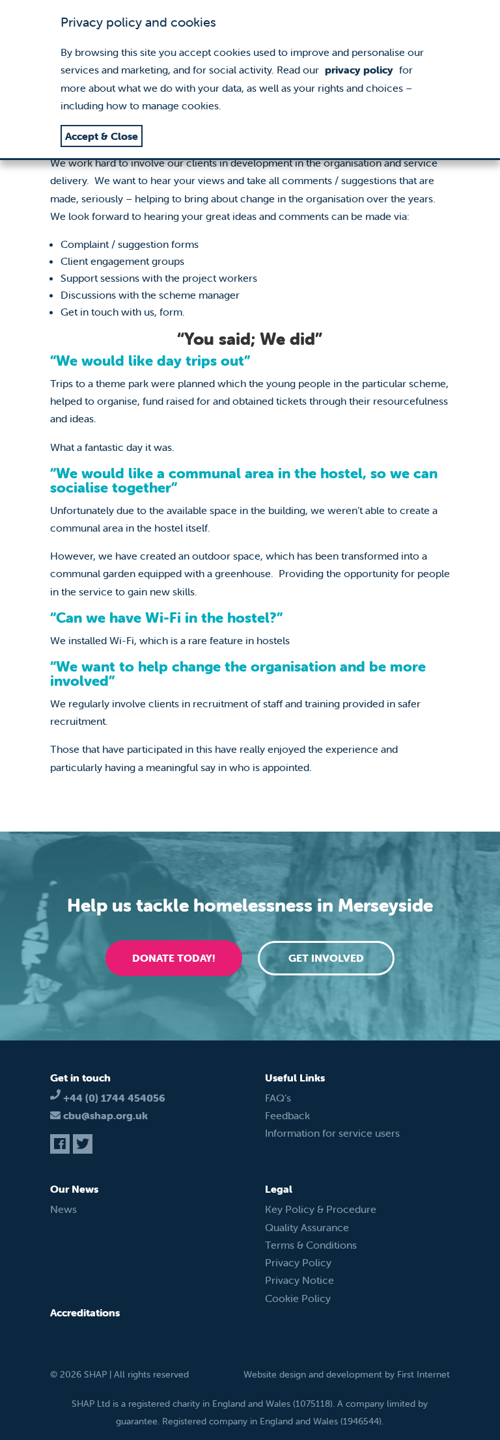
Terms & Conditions (311, 1244)
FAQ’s (278, 1097)
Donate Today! (173, 957)
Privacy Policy (298, 1262)
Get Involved (326, 957)
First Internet (423, 1374)
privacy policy (359, 69)
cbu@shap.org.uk (105, 1115)
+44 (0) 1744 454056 (114, 1097)
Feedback (287, 1115)
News (63, 1209)
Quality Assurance (307, 1227)
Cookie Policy (298, 1298)
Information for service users (332, 1132)
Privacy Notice (299, 1279)
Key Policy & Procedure (320, 1209)
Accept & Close (101, 136)
